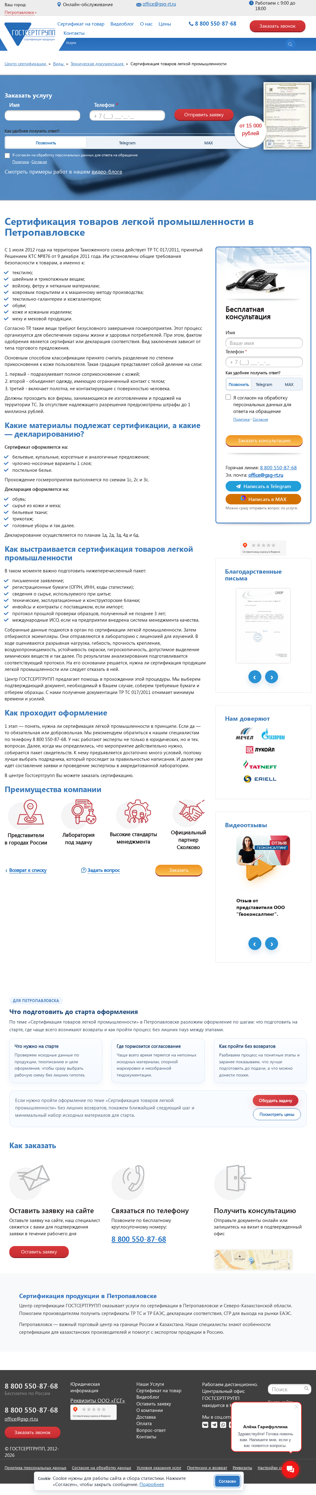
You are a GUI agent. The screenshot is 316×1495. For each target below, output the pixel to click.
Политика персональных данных (35, 1467)
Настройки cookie (274, 1467)
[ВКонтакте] (205, 1425)
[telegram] (214, 1425)
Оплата (144, 1423)
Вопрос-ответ (151, 1430)
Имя (14, 104)
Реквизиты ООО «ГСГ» (97, 1400)
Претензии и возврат (207, 1467)
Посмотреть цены (277, 1114)
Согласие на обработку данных (101, 1467)
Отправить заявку (204, 114)
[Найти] (306, 1388)
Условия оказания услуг (159, 1467)
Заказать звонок (278, 25)
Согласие (39, 161)
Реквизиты (242, 1467)
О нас (146, 23)
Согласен (227, 1481)
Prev (254, 676)
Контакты (74, 33)
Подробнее (151, 1484)
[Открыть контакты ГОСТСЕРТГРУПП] (253, 1256)
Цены (165, 23)
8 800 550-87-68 (215, 23)
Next (271, 676)
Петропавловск (19, 12)
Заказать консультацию (264, 440)
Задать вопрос (104, 870)
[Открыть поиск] (290, 44)
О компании (149, 1410)
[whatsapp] (223, 1425)
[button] (67, 45)
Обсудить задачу (275, 1100)
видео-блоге (107, 171)
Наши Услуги (150, 1384)
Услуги (71, 42)
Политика (20, 161)
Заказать (179, 870)
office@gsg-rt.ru (159, 4)
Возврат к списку (28, 870)
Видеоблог (122, 23)
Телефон (106, 104)
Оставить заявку (39, 1251)
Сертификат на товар (80, 23)
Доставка (146, 1417)
